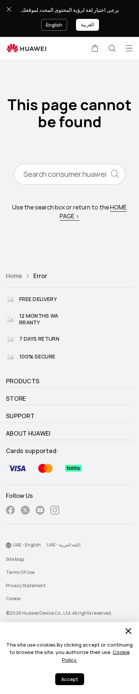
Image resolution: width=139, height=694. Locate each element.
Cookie (13, 599)
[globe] (8, 545)
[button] (95, 48)
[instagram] (54, 511)
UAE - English (27, 545)
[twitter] (25, 511)
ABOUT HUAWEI (28, 433)
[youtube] (40, 511)
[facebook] (10, 511)
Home (14, 276)
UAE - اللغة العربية (63, 545)
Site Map (15, 559)
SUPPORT (20, 416)
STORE (16, 399)
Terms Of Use (20, 572)
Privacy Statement (26, 586)
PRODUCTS (22, 381)
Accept (69, 679)
